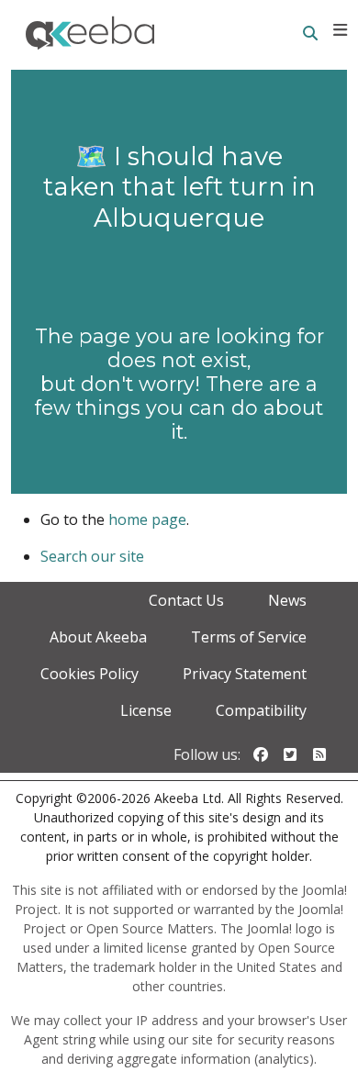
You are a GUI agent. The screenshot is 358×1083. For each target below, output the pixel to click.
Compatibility (261, 710)
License (146, 710)
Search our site (92, 556)
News (287, 600)
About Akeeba (98, 637)
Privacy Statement (245, 674)
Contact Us (186, 600)
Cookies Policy (89, 674)
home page (147, 519)
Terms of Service (249, 637)
